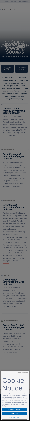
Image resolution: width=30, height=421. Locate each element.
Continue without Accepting (22, 372)
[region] (15, 395)
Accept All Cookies (14, 409)
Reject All (14, 413)
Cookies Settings (14, 417)
